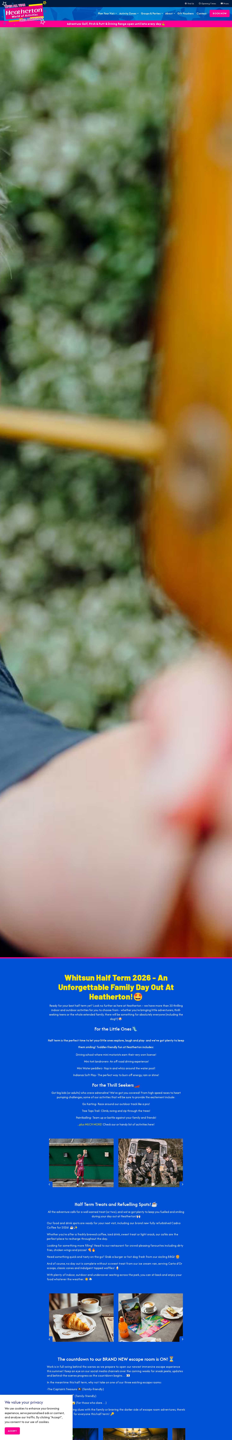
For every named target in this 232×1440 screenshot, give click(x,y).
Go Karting (89, 1104)
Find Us (191, 3)
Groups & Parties (151, 13)
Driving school (85, 1055)
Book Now (219, 13)
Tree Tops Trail (90, 1111)
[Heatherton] (24, 13)
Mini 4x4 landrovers (96, 1061)
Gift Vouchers (185, 13)
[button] (81, 1163)
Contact (202, 13)
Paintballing (83, 1117)
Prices (226, 3)
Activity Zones (127, 13)
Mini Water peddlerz (89, 1068)
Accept (12, 1431)
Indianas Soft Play (84, 1075)
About (169, 13)
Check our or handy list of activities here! (129, 1124)
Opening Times (208, 3)
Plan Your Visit (106, 13)
